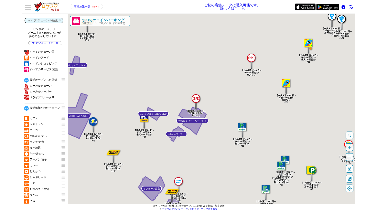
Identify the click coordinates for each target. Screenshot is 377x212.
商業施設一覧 (86, 6)
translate (351, 7)
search (349, 135)
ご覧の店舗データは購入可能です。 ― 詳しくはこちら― (232, 6)
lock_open (349, 168)
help (343, 7)
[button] (251, 59)
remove (349, 157)
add (349, 147)
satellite (349, 178)
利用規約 (194, 209)
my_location (349, 188)
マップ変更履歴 (209, 209)
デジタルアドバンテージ (175, 209)
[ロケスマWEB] (48, 7)
